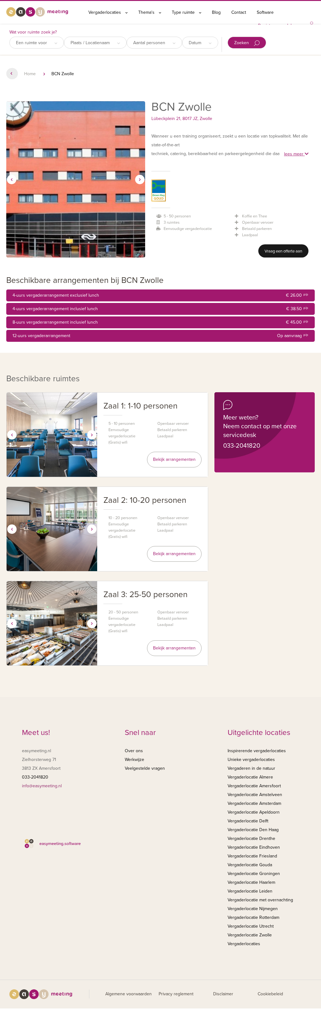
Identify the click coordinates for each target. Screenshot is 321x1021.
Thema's (147, 12)
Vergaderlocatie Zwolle (250, 935)
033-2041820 (241, 446)
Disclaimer (223, 994)
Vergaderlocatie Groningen (254, 873)
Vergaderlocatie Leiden (250, 891)
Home (30, 73)
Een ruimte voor (32, 42)
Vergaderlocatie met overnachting (260, 900)
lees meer (294, 154)
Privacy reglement (176, 994)
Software (265, 12)
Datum (196, 42)
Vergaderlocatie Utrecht (251, 926)
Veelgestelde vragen (145, 768)
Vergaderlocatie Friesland (252, 856)
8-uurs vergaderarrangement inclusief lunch (160, 322)
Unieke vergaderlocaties (251, 759)
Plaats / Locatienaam (91, 42)
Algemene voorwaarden (128, 994)
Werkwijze (134, 759)
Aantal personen (149, 42)
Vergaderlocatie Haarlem (251, 882)
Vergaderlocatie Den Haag (253, 829)
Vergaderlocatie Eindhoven (254, 847)
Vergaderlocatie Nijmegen (253, 908)
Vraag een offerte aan (283, 251)
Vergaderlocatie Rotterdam (253, 917)
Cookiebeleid (270, 994)
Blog (216, 12)
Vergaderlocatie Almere (250, 777)
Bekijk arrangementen (174, 459)
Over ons (134, 750)
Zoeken (242, 42)
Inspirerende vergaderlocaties (257, 750)
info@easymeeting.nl (42, 786)
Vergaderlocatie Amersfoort (254, 786)
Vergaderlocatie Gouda (250, 864)
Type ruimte (184, 12)
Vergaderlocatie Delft (248, 821)
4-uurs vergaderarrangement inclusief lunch (160, 308)
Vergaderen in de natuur (251, 768)
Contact (238, 12)
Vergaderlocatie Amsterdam (254, 803)
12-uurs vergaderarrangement (160, 335)
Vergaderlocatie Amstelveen (255, 794)
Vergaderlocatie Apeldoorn (254, 812)
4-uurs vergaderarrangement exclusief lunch (160, 295)
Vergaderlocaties (105, 12)
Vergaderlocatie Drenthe (251, 838)
